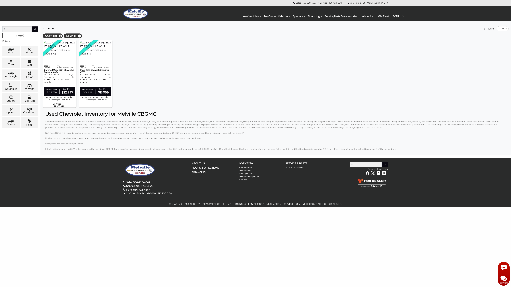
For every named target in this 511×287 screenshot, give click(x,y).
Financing (199, 172)
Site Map (228, 204)
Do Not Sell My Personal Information (258, 204)
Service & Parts (296, 163)
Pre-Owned (245, 170)
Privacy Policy (211, 204)
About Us (198, 163)
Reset (19, 36)
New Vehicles (245, 167)
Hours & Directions (205, 167)
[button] (251, 16)
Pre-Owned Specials (249, 176)
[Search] (35, 29)
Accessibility (192, 204)
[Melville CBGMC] (135, 13)
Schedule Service (294, 167)
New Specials (245, 173)
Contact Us (175, 204)
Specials (243, 179)
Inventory (246, 163)
